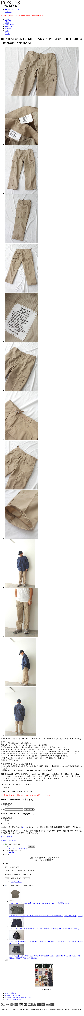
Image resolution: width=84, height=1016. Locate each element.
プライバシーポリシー (13, 1000)
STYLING (8, 28)
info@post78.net (16, 882)
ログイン (8, 12)
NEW (7, 23)
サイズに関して (6, 837)
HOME (7, 19)
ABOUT (8, 21)
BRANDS (8, 26)
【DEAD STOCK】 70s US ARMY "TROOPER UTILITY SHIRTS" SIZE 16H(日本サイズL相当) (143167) (46, 916)
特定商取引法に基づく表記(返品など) (18, 997)
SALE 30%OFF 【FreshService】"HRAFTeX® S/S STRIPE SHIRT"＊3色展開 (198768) (39, 903)
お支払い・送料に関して (10, 840)
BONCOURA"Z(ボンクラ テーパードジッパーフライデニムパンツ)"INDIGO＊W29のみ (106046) (44, 929)
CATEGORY (9, 25)
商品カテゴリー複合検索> (18, 848)
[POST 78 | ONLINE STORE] (10, 6)
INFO (7, 32)
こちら (24, 827)
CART (13, 9)
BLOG (7, 34)
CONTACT (9, 30)
